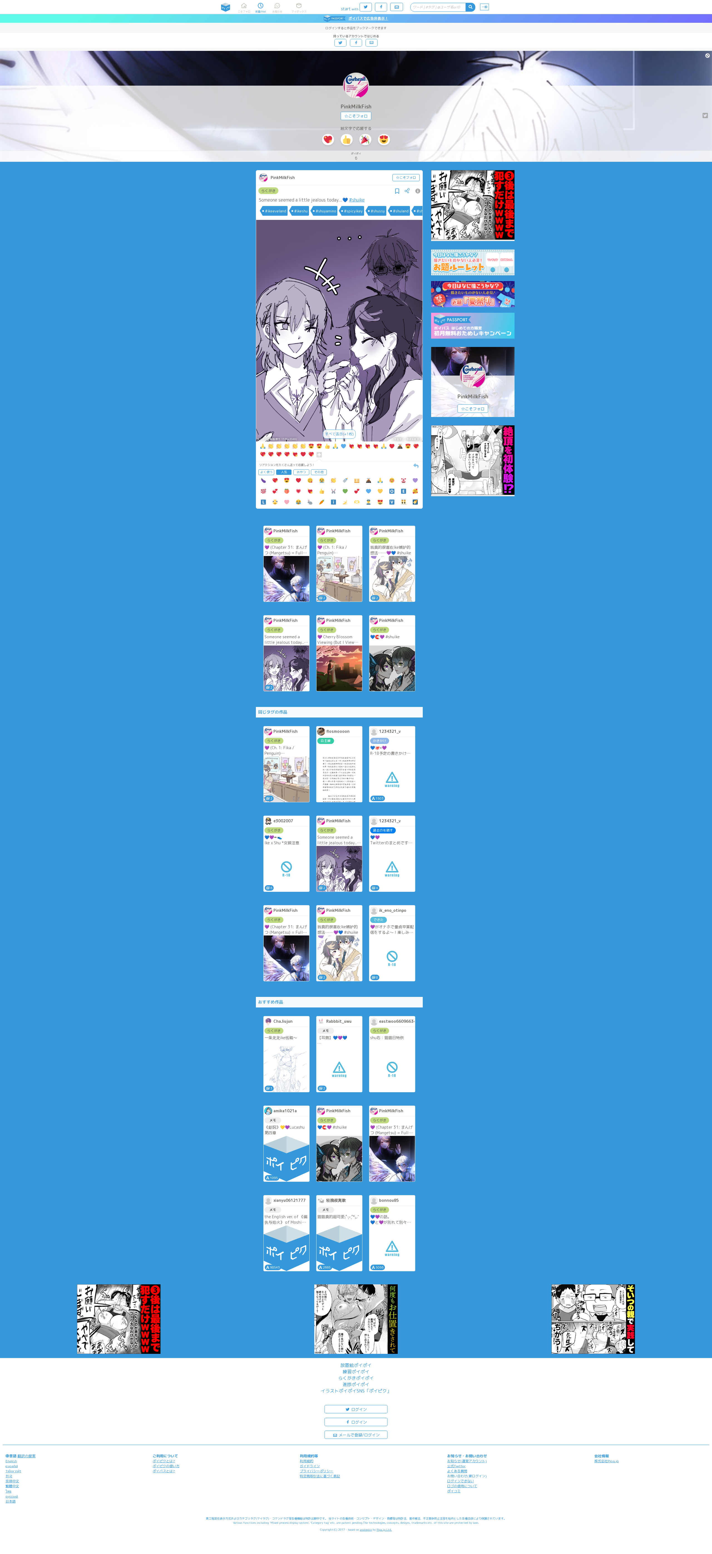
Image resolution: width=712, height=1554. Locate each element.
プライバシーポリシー (316, 1471)
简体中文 (12, 1481)
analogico (366, 1529)
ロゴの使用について (462, 1486)
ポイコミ (454, 1491)
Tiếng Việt (13, 1471)
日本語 (11, 1501)
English (11, 1461)
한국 (9, 1476)
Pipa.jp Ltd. (384, 1529)
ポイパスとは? (164, 1471)
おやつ (301, 472)
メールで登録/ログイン (359, 1435)
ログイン (358, 1409)
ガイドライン (310, 1466)
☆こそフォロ (356, 116)
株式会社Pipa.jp (606, 1461)
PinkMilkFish (356, 106)
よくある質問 (457, 1471)
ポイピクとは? (164, 1461)
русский (12, 1496)
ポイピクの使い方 (166, 1466)
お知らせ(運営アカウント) (467, 1461)
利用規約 (306, 1461)
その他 (318, 472)
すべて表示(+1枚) (339, 433)
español (12, 1466)
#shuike (357, 200)
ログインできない (460, 1481)
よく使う (266, 472)
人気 (284, 472)
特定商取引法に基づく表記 (320, 1476)
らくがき (268, 190)
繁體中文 (12, 1486)
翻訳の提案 (27, 1455)
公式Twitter (456, 1466)
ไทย (8, 1491)
